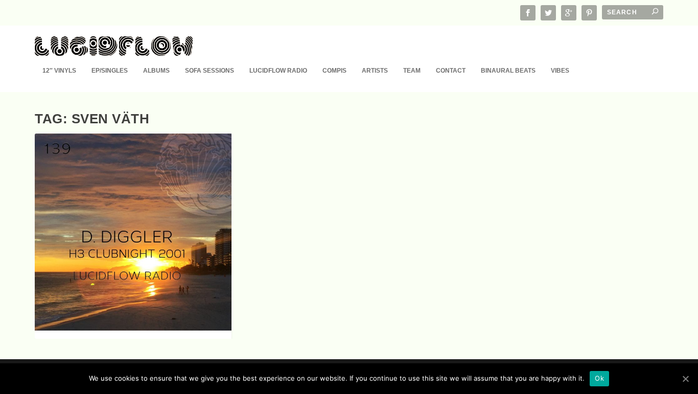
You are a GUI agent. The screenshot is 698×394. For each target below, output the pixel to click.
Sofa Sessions (209, 70)
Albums (156, 70)
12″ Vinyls (59, 70)
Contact (451, 70)
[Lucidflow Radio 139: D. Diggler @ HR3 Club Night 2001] (133, 232)
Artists (375, 70)
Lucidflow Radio (278, 70)
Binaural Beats (508, 70)
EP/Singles (109, 70)
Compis (334, 70)
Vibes (560, 70)
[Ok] (685, 379)
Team (412, 70)
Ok (599, 378)
